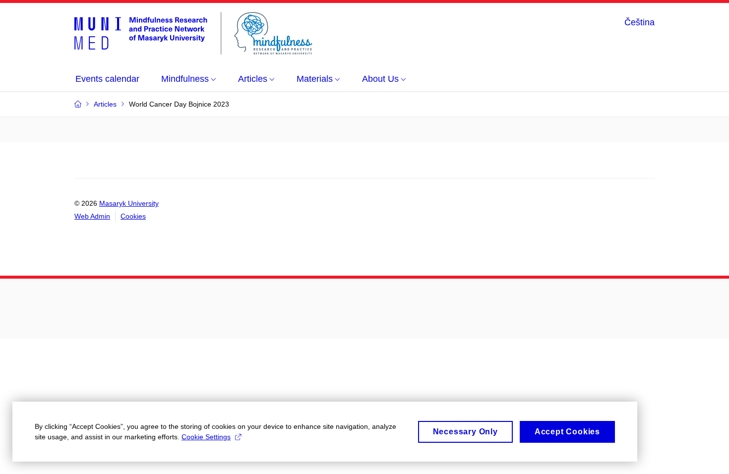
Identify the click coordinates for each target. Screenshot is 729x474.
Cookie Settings (206, 437)
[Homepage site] (193, 33)
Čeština (639, 22)
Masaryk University (129, 203)
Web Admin (92, 216)
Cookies (133, 216)
